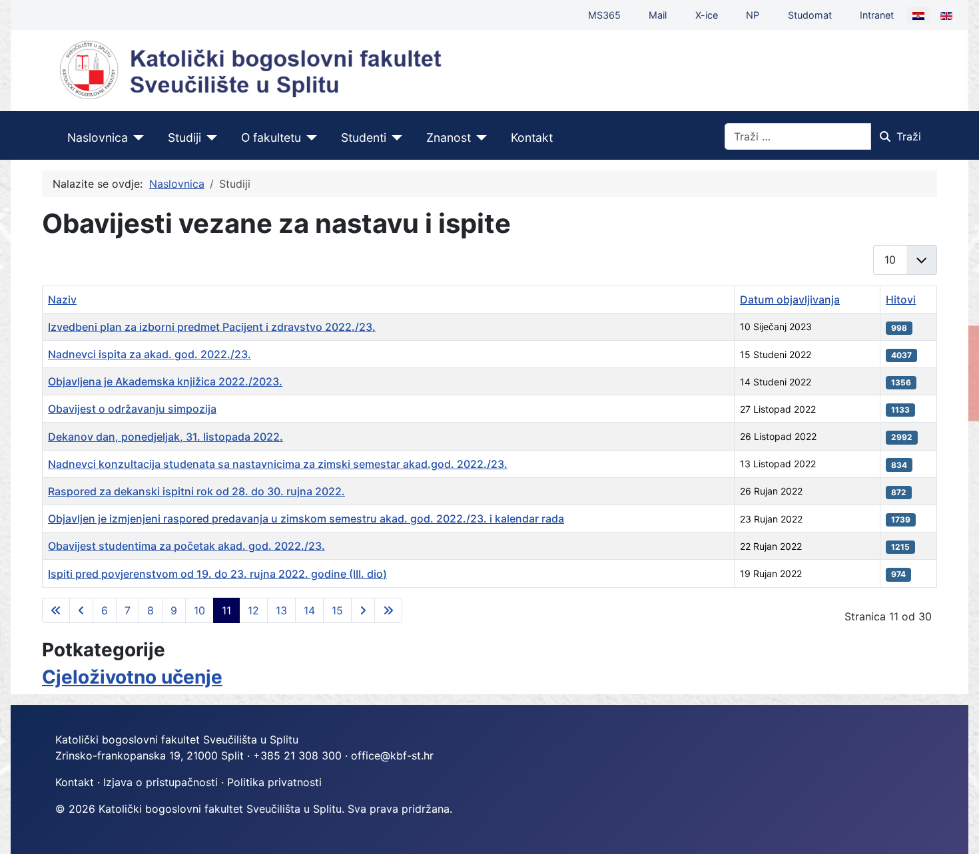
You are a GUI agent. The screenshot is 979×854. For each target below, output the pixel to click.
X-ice (706, 15)
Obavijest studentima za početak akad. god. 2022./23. (186, 545)
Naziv (62, 299)
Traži (908, 136)
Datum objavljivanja (790, 299)
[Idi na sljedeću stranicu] (363, 610)
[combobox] (798, 136)
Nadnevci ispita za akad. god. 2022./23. (149, 354)
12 (253, 610)
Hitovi (901, 299)
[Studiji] (209, 137)
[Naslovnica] (136, 137)
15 (337, 610)
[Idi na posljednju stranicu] (388, 610)
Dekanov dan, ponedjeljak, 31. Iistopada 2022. (165, 436)
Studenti (363, 137)
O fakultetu (271, 137)
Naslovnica (97, 137)
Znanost (448, 137)
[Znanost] (479, 137)
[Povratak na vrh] (955, 829)
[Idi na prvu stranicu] (56, 610)
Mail (658, 15)
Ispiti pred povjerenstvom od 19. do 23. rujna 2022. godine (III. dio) (217, 573)
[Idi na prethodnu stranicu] (81, 610)
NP (752, 15)
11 (226, 610)
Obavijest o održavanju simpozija (132, 408)
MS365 (604, 15)
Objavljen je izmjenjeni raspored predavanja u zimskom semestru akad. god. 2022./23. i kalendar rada (306, 518)
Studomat (810, 15)
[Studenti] (394, 137)
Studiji (184, 137)
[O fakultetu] (309, 137)
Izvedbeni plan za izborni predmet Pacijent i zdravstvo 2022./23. (212, 326)
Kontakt (532, 137)
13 (281, 610)
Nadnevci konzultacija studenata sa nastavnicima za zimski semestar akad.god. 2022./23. (277, 464)
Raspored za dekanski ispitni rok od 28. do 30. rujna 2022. (196, 491)
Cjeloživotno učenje (132, 677)
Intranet (877, 15)
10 (199, 610)
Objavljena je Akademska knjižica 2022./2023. (165, 381)
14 (309, 610)
